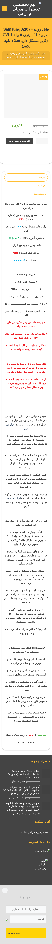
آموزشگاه (34, 54)
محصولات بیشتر (39, 194)
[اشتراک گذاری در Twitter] (33, 152)
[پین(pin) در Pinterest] (22, 152)
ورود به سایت (14, 933)
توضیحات (42, 177)
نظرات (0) (42, 185)
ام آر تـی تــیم (14, 498)
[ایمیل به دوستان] (28, 152)
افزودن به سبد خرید (19, 140)
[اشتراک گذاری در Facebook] (39, 152)
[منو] (46, 8)
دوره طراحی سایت (31, 832)
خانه (43, 54)
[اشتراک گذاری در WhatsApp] (45, 152)
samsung (10, 57)
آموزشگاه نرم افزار (18, 54)
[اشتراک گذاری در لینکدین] (16, 152)
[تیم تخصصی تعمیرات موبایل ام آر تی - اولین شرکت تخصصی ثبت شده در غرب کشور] (25, 9)
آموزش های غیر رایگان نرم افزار (31, 57)
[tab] (26, 177)
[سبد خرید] (4, 8)
